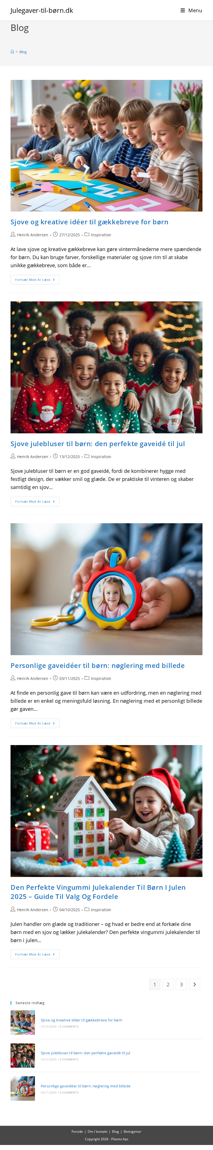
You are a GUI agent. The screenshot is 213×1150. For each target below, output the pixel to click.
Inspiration (101, 234)
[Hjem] (12, 51)
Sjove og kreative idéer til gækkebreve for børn (89, 221)
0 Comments (69, 1026)
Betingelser (132, 1131)
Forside (77, 1131)
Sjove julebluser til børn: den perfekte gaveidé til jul (98, 443)
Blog (23, 51)
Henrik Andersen (32, 234)
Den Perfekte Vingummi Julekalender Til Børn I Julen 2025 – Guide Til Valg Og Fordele (98, 892)
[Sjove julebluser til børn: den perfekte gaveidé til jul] (23, 1055)
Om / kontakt (97, 1131)
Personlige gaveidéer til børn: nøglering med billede (98, 665)
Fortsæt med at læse (37, 280)
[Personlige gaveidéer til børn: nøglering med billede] (23, 1088)
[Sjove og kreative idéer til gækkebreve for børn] (23, 1022)
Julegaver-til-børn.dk (42, 10)
